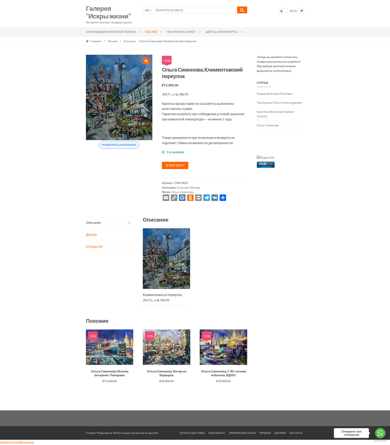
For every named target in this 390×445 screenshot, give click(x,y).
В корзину (175, 165)
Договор (280, 432)
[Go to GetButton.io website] (380, 441)
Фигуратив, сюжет (181, 31)
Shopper (126, 432)
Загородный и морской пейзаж (111, 31)
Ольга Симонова (182, 192)
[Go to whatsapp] (380, 433)
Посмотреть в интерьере (119, 144)
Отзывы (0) (94, 246)
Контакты (296, 432)
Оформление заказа (242, 432)
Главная (95, 41)
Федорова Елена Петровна (274, 93)
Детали (91, 234)
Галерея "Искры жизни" (108, 12)
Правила (265, 432)
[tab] (109, 223)
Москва (151, 31)
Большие (130, 41)
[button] (146, 61)
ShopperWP (151, 432)
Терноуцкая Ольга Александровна (279, 102)
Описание (93, 222)
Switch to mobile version (17, 442)
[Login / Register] (281, 10)
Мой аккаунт (216, 432)
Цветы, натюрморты (221, 31)
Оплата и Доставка (192, 432)
